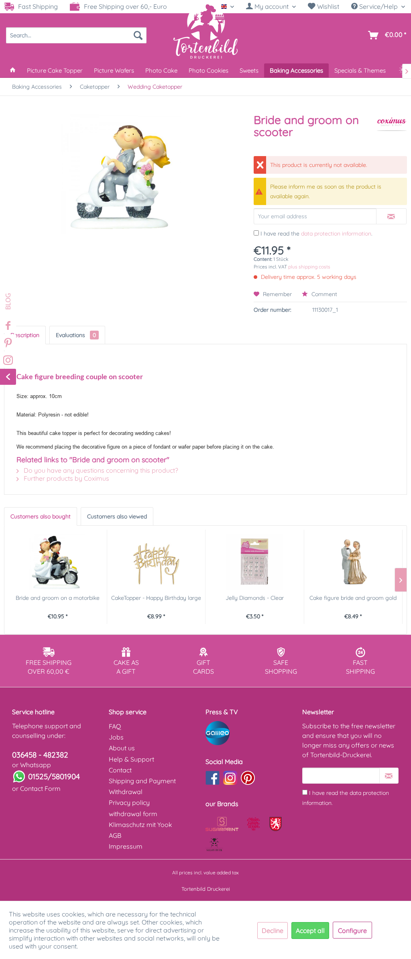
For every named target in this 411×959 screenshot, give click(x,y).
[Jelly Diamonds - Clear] (255, 562)
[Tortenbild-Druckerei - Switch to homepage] (205, 31)
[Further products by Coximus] (391, 128)
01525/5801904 (54, 776)
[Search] (138, 35)
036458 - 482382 (40, 755)
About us (122, 748)
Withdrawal (125, 792)
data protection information (336, 233)
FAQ (115, 726)
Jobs (116, 737)
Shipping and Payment (142, 781)
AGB (115, 835)
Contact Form (40, 788)
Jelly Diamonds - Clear (255, 597)
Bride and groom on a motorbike (58, 597)
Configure (352, 930)
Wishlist (327, 6)
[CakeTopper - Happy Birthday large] (156, 562)
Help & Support (131, 759)
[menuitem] (271, 7)
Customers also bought (40, 516)
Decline (272, 930)
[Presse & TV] (252, 733)
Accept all (310, 930)
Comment (323, 294)
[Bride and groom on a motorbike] (57, 562)
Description (24, 335)
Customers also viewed (117, 516)
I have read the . (316, 233)
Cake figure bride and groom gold (353, 597)
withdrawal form (133, 814)
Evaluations (76, 335)
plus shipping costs (309, 267)
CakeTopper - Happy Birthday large (156, 597)
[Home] (12, 70)
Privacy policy (129, 802)
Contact (120, 770)
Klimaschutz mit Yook (140, 825)
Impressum (125, 846)
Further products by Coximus (65, 478)
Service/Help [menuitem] (378, 6)
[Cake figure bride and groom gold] (353, 562)
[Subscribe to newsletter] (389, 776)
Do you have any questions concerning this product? (100, 470)
